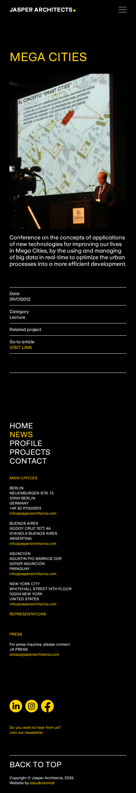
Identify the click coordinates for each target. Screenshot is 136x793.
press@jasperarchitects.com (34, 654)
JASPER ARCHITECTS (40, 9)
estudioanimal (42, 783)
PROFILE (25, 443)
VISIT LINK (20, 347)
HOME (21, 425)
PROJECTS (29, 452)
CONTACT (28, 461)
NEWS (21, 434)
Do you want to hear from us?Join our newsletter (35, 730)
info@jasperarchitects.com (32, 513)
